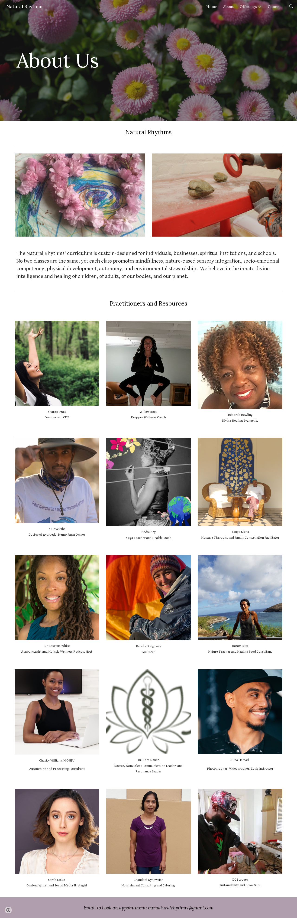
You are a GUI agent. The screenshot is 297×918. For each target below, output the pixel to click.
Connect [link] (275, 6)
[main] (103, 60)
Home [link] (211, 6)
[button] (291, 6)
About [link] (228, 6)
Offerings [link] (248, 6)
